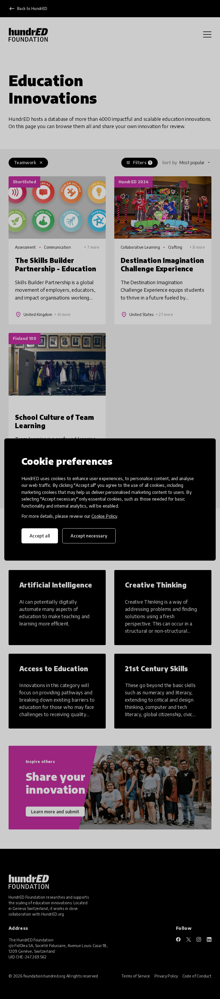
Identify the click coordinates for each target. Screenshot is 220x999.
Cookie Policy (104, 516)
